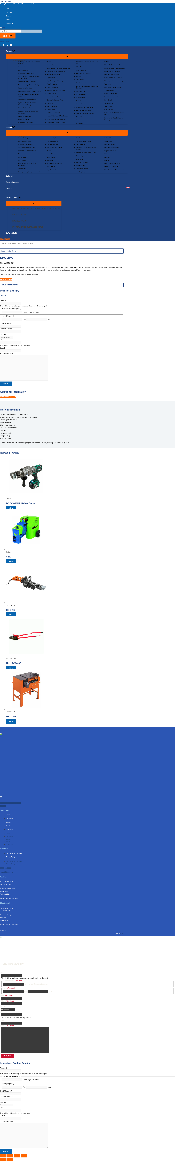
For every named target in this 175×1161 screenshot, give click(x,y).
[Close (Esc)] (24, 1155)
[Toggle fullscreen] (10, 1155)
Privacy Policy (10, 857)
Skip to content (5, 1)
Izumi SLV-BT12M (19, 221)
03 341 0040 (9, 908)
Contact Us (9, 829)
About (8, 826)
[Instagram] (4, 45)
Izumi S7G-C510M (19, 215)
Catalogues (11, 233)
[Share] (17, 1155)
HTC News (9, 818)
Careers (8, 822)
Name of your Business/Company (36, 984)
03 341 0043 (7, 911)
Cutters (23, 243)
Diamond (34, 275)
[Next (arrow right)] (10, 1159)
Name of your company (31, 1080)
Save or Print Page (10, 285)
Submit (7, 1056)
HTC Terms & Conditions (14, 853)
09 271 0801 (7, 884)
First (25, 991)
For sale (8, 243)
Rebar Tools (16, 243)
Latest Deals (12, 197)
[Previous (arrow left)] (3, 1159)
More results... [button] (5, 41)
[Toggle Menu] (67, 56)
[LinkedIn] (7, 45)
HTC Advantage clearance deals (27, 227)
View (11, 508)
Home (2, 243)
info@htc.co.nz (6, 872)
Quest (122, 933)
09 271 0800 (9, 882)
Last (50, 991)
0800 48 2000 (5, 868)
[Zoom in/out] (3, 1155)
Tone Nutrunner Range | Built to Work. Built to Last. (36, 209)
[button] (13, 51)
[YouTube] (11, 45)
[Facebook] (1, 45)
